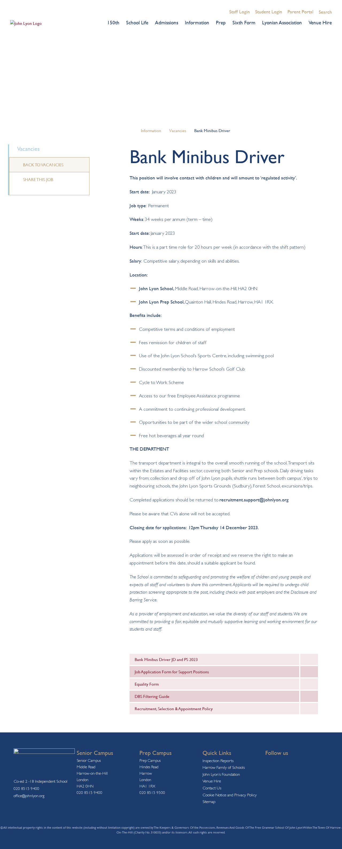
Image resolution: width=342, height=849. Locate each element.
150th (113, 22)
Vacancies (177, 130)
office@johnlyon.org (29, 795)
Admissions (166, 22)
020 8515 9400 (26, 788)
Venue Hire (320, 22)
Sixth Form (243, 22)
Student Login (268, 11)
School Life (137, 22)
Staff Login (239, 11)
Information (197, 22)
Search (325, 12)
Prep (221, 22)
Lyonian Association (282, 22)
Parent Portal (300, 11)
